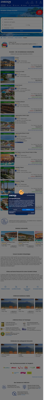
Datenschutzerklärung (12, 211)
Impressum (32, 212)
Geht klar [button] (28, 209)
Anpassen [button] (15, 209)
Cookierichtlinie (11, 212)
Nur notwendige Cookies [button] (30, 195)
